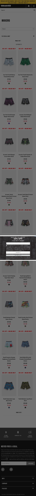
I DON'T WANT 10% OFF (18, 255)
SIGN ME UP (18, 252)
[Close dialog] (35, 236)
